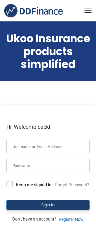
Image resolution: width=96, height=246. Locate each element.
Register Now (71, 219)
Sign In (48, 205)
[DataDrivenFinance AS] (33, 10)
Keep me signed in (33, 184)
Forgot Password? (72, 184)
